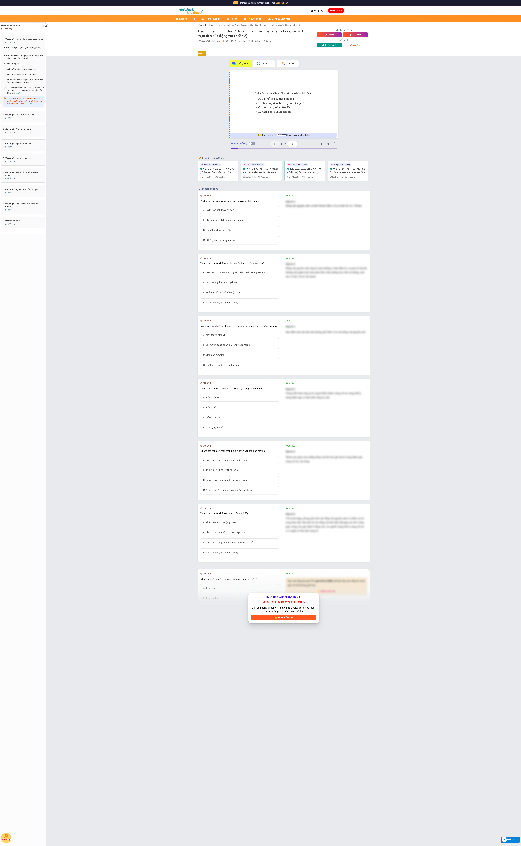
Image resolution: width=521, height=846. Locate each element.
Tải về (330, 45)
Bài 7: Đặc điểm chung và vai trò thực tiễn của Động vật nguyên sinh (24, 81)
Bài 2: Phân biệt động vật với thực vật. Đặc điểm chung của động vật (24, 57)
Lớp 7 (200, 25)
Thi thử (290, 63)
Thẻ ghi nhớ (243, 63)
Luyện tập (267, 63)
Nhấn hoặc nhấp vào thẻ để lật (285, 135)
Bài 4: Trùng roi (12, 63)
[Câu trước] (275, 144)
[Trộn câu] (327, 144)
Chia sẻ (330, 35)
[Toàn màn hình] (333, 144)
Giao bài (357, 35)
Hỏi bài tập (6, 839)
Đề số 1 (201, 53)
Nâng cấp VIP (285, 617)
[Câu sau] (292, 144)
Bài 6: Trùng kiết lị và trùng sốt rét (21, 74)
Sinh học (209, 25)
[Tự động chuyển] (321, 144)
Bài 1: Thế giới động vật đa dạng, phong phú (23, 49)
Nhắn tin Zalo (513, 839)
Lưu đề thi (356, 45)
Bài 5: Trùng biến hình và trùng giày (21, 69)
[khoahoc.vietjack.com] (191, 11)
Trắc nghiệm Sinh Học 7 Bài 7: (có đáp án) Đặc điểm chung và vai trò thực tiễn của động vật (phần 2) (258, 25)
